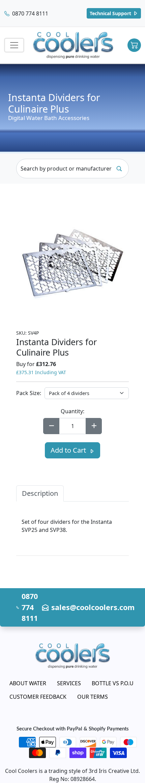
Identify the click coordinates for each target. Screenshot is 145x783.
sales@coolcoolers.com (93, 607)
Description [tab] (40, 493)
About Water (27, 683)
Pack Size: (28, 393)
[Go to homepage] (73, 45)
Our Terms (92, 696)
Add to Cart (69, 450)
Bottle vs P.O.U (113, 683)
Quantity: (72, 411)
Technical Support (111, 13)
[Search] (119, 168)
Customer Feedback (37, 696)
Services (69, 683)
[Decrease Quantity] (51, 426)
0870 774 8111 (29, 13)
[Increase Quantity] (94, 426)
